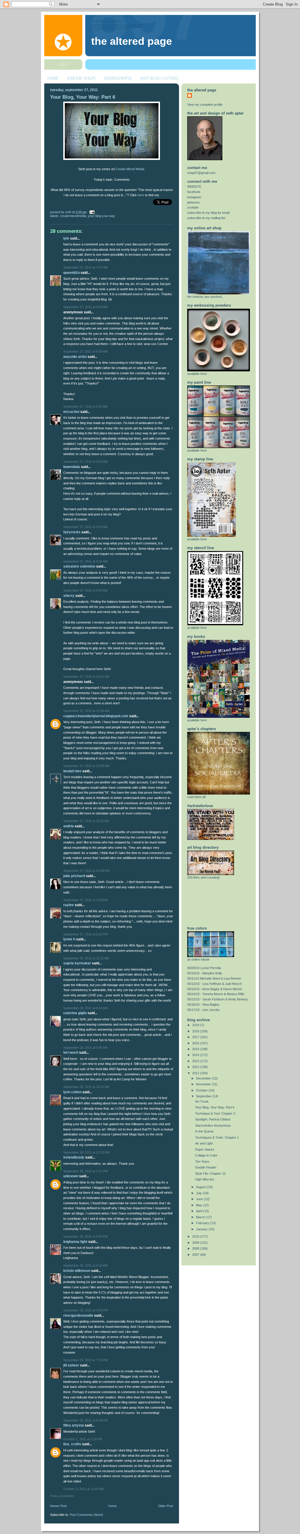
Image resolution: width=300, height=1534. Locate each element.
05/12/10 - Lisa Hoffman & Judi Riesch (214, 983)
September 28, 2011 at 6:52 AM (85, 1008)
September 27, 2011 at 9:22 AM (85, 527)
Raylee (68, 905)
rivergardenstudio (78, 1315)
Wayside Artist (75, 357)
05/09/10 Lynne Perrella (204, 968)
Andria (68, 826)
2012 (196, 1067)
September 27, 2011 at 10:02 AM (86, 676)
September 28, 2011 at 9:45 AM (85, 1047)
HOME (53, 78)
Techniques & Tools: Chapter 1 (217, 1137)
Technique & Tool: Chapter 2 (215, 1113)
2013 (196, 1061)
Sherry (68, 596)
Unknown (70, 1176)
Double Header (206, 1167)
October (202, 1090)
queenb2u (71, 273)
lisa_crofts (72, 1444)
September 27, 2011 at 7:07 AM (85, 267)
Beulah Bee (72, 771)
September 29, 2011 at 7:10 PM (85, 1360)
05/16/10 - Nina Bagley (203, 1004)
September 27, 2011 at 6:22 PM (85, 934)
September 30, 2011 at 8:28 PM (85, 1420)
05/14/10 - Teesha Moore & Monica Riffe (215, 994)
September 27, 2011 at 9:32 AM (85, 561)
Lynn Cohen (72, 1092)
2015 (196, 1049)
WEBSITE (194, 186)
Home (112, 1506)
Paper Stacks (204, 1149)
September (204, 1096)
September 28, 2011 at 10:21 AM (86, 1087)
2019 (196, 1025)
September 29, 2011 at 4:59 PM (85, 1310)
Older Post (165, 1506)
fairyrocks (72, 532)
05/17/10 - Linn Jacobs (203, 1010)
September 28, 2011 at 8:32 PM (85, 1236)
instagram (194, 197)
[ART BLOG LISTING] (159, 78)
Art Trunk (202, 1101)
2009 (196, 1242)
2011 (196, 1073)
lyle (66, 238)
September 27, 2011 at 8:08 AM (85, 351)
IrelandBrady (73, 1157)
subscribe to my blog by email (208, 212)
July (199, 1193)
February (203, 1223)
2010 (196, 1236)
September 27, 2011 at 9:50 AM (85, 590)
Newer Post (58, 1506)
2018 (196, 1031)
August (201, 1187)
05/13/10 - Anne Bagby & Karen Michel (214, 989)
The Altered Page (131, 41)
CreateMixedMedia (73, 216)
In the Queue (204, 1131)
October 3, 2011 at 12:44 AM (83, 1489)
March (201, 1217)
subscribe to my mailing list (206, 218)
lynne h (69, 939)
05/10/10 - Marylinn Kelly (204, 973)
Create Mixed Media (130, 169)
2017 (196, 1037)
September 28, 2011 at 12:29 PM (86, 1152)
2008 (196, 1248)
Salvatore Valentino (79, 566)
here (141, 195)
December (204, 1078)
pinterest (193, 202)
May (199, 1205)
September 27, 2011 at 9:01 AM (85, 461)
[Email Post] (91, 212)
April (199, 1211)
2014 (196, 1055)
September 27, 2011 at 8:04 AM (85, 307)
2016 (196, 1043)
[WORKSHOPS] (118, 78)
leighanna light (75, 1242)
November (204, 1084)
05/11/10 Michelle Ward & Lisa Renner (214, 978)
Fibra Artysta (73, 1425)
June (200, 1199)
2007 (196, 1254)
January (202, 1229)
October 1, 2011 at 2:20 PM (82, 1439)
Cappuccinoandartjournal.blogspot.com (95, 716)
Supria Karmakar (77, 963)
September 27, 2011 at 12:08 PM (86, 870)
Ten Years (202, 1161)
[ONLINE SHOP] (81, 78)
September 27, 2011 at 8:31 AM (85, 406)
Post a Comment (62, 1496)
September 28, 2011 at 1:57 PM (85, 1171)
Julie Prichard (74, 876)
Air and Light (204, 1143)
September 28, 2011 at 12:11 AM (86, 958)
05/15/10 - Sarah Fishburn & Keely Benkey (217, 999)
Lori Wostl (70, 1052)
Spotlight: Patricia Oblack (213, 1119)
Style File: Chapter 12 (210, 1173)
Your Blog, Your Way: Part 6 (82, 97)
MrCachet (71, 412)
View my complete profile (204, 104)
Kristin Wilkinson (76, 1271)
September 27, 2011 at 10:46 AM (86, 711)
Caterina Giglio (75, 1013)
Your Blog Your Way (101, 216)
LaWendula (71, 467)
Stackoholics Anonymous (213, 1125)
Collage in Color (206, 1155)
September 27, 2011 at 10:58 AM (86, 766)
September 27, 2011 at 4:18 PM (85, 900)
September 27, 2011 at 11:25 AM (86, 821)
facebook (193, 192)
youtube (193, 207)
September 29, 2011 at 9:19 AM (85, 1265)
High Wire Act (204, 1179)
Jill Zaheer (71, 1365)
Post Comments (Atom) (86, 1514)
